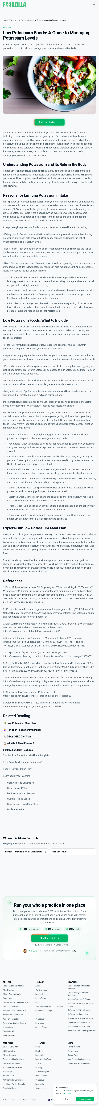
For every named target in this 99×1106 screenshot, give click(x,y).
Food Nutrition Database (12, 1067)
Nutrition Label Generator (13, 1080)
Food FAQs (7, 1071)
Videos (38, 1063)
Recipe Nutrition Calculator (13, 1059)
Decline (65, 1099)
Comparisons (40, 1088)
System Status (41, 1027)
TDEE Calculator (9, 1051)
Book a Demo (40, 998)
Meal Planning (8, 990)
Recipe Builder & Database (13, 986)
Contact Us (39, 1019)
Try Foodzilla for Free (49, 122)
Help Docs (39, 1051)
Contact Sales (40, 1080)
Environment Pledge (43, 1010)
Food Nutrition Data (43, 1059)
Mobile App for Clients (12, 994)
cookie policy (66, 1093)
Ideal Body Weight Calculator (14, 1084)
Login (37, 1047)
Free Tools (39, 1084)
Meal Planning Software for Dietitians (79, 987)
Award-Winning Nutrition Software (49, 1006)
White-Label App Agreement (79, 1063)
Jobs (37, 1015)
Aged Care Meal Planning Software (82, 1031)
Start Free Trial (47, 938)
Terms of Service (74, 1047)
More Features (9, 1035)
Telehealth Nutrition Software (80, 1022)
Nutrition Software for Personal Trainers (80, 1004)
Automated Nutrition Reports (14, 1023)
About (37, 986)
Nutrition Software (10, 1006)
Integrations (8, 1027)
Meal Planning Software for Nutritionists (79, 994)
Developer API (8, 1031)
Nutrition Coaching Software (79, 999)
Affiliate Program (42, 1071)
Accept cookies (85, 1099)
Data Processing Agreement (79, 1059)
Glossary (38, 1067)
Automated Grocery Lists (13, 1015)
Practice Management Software (80, 1018)
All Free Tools (8, 1076)
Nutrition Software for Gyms (79, 1026)
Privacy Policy (73, 1051)
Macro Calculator (9, 1055)
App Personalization (11, 1019)
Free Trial (39, 994)
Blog (12, 20)
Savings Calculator (10, 1047)
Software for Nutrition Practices (16, 1002)
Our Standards (41, 990)
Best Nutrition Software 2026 (14, 1010)
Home (5, 20)
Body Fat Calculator (10, 1088)
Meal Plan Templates (11, 1063)
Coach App (7, 998)
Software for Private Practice (79, 1010)
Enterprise (39, 1023)
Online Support (41, 1076)
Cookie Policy (73, 1055)
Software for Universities (78, 1014)
